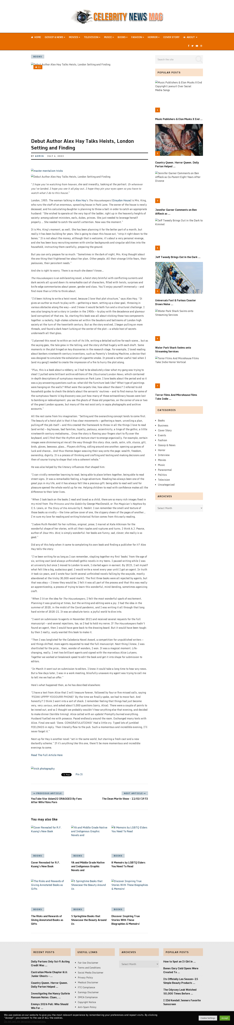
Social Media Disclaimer (90, 972)
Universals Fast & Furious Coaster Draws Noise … (175, 302)
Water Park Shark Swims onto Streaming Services (173, 349)
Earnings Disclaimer (88, 992)
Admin (39, 156)
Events (162, 435)
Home (37, 37)
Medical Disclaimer (88, 982)
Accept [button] (224, 1018)
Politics (162, 475)
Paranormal (165, 470)
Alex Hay (81, 200)
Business (163, 425)
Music (108, 37)
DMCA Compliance (88, 997)
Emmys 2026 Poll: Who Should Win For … (49, 1006)
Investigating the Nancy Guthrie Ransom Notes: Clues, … (50, 995)
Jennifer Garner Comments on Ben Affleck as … (176, 212)
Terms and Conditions (89, 967)
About (190, 37)
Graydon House (122, 200)
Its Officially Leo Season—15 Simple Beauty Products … (180, 981)
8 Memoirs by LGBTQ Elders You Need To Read (128, 864)
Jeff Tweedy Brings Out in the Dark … (178, 257)
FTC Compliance (86, 987)
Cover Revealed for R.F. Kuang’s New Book (45, 864)
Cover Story (171, 37)
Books (122, 37)
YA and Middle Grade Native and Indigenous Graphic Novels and (88, 866)
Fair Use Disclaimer (88, 963)
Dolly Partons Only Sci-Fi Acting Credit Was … (50, 963)
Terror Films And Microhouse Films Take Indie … (176, 397)
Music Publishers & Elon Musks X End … (179, 119)
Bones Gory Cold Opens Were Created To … (180, 970)
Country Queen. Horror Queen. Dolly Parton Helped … (177, 164)
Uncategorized (166, 485)
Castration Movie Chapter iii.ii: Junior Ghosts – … (49, 974)
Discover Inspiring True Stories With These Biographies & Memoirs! (125, 920)
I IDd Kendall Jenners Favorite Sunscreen (182, 1002)
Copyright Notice (87, 1002)
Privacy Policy (85, 977)
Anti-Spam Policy (87, 1007)
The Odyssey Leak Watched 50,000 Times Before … (179, 991)
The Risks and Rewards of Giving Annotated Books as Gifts (47, 920)
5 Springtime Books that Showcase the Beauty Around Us (88, 920)
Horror (153, 37)
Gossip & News (54, 37)
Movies (74, 37)
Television (91, 37)
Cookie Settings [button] (208, 1018)
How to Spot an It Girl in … (179, 961)
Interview (164, 455)
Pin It (79, 774)
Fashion (137, 37)
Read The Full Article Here (47, 755)
